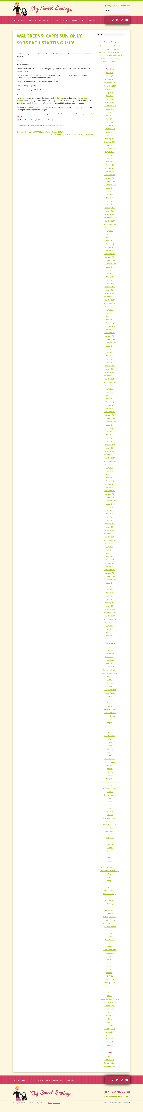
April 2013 (109, 478)
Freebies (110, 802)
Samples (110, 966)
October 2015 (110, 379)
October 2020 (110, 181)
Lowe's (109, 877)
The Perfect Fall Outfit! (110, 61)
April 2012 (109, 517)
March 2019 (109, 244)
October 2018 (110, 260)
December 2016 (109, 333)
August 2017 (109, 306)
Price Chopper (110, 920)
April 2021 (109, 162)
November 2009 (110, 613)
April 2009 (109, 636)
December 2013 (109, 451)
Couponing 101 (109, 719)
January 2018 (109, 290)
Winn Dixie (110, 1045)
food (109, 798)
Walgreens (48, 126)
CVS (109, 732)
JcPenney (109, 851)
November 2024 (110, 83)
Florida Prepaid (109, 795)
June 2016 (109, 353)
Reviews (110, 959)
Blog (65, 20)
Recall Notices (110, 940)
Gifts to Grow (110, 805)
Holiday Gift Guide (109, 825)
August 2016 (109, 346)
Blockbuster (109, 686)
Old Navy (110, 904)
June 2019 (109, 234)
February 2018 (109, 287)
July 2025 (110, 76)
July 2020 (110, 191)
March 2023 (109, 122)
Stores (55, 20)
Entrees (110, 775)
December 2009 (109, 609)
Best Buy (110, 680)
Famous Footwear (109, 788)
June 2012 (109, 511)
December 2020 (109, 175)
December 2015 (109, 372)
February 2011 (109, 563)
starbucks (109, 992)
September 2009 (110, 619)
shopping (109, 973)
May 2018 (109, 277)
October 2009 (110, 616)
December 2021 (109, 142)
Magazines (110, 884)
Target (109, 1012)
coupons (110, 723)
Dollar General (109, 759)
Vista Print (110, 1035)
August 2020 (109, 188)
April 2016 (109, 359)
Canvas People (109, 693)
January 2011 (109, 566)
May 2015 (109, 395)
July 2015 (110, 389)
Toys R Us (109, 1022)
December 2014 (109, 412)
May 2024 (109, 96)
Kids (109, 857)
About (24, 20)
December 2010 (109, 570)
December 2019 (109, 214)
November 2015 (110, 376)
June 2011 (109, 550)
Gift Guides (43, 20)
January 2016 (109, 369)
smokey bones (109, 983)
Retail (110, 956)
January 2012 (109, 527)
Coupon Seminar (110, 716)
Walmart (110, 1042)
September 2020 (110, 185)
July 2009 (110, 626)
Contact (92, 20)
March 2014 (109, 441)
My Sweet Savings (109, 894)
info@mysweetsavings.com (118, 6)
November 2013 (110, 455)
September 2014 (110, 422)
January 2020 (109, 211)
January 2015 (109, 408)
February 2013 (109, 484)
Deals (110, 742)
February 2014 (109, 445)
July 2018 (110, 270)
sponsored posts (110, 986)
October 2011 (110, 537)
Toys (110, 1019)
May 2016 (109, 356)
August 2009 (109, 622)
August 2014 (109, 425)
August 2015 (109, 385)
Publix (109, 930)
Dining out (110, 752)
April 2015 (109, 399)
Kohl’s (110, 864)
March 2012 (109, 520)
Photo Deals (109, 910)
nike (109, 897)
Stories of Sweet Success (110, 999)
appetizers (110, 663)
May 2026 (109, 73)
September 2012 (110, 501)
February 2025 (109, 79)
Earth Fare (110, 765)
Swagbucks (110, 1009)
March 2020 (109, 204)
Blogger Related (110, 690)
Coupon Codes (109, 709)
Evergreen (110, 778)
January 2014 (109, 448)
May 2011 (109, 553)
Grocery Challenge (109, 818)
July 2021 (110, 155)
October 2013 (110, 458)
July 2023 (110, 112)
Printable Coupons (110, 923)
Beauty (109, 676)
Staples (109, 989)
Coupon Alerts (109, 706)
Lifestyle (110, 874)
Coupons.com (110, 726)
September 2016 (110, 343)
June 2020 (109, 195)
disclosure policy (88, 114)
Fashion (110, 792)
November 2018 (110, 257)
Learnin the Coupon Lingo (109, 871)
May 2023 (109, 116)
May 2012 (109, 514)
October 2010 (110, 576)
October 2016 (110, 339)
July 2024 (110, 93)
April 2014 (109, 438)
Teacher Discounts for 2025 (110, 49)
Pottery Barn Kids (109, 917)
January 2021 (109, 172)
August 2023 (109, 109)
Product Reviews (110, 927)
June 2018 (109, 274)
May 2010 (109, 593)
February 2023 (109, 125)
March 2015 (109, 402)
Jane (109, 841)
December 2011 (109, 530)
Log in (109, 1056)
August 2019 (109, 227)
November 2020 (110, 178)
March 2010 (109, 599)
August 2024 (109, 89)
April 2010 (109, 596)
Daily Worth (109, 739)
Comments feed (109, 1063)
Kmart (109, 861)
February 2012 (109, 524)
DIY (109, 755)
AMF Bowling (109, 657)
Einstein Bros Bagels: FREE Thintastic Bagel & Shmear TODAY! (41, 132)
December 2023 (109, 102)
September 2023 (110, 106)
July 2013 (110, 468)
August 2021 (109, 152)
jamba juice (110, 838)
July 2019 (110, 231)
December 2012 (109, 491)
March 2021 (109, 165)
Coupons (32, 20)
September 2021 (110, 148)
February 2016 (109, 366)
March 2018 (109, 283)
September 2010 (110, 580)
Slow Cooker (109, 979)
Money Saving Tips (110, 890)
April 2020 (109, 201)
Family (109, 785)
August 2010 (109, 583)
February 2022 (109, 139)
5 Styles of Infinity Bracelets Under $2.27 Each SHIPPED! (71, 134)
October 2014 (110, 418)
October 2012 (110, 497)
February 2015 (109, 405)
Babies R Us (109, 667)
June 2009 (109, 629)
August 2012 (109, 504)
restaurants (109, 953)
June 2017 (109, 313)
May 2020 (109, 198)
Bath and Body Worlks (110, 673)
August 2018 (109, 267)
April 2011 (109, 557)
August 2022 (109, 132)
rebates (110, 936)
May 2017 (109, 316)
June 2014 (109, 432)
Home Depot (109, 828)
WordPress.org (109, 1066)
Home (16, 20)
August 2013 (109, 464)
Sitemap (50, 1103)
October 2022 (110, 129)
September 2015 (110, 382)
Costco (109, 703)
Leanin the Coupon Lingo (109, 867)
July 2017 (110, 310)
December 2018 (109, 254)
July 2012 (110, 507)
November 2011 (110, 534)
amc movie (110, 653)
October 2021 (110, 145)
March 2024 (109, 99)
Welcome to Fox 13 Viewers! (110, 46)
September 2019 (110, 224)
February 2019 (109, 247)
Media (83, 20)
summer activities (109, 1002)
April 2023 (109, 119)
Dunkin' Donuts (110, 762)
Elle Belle (110, 772)
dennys (109, 746)
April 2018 (109, 280)
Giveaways (110, 811)
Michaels (110, 887)
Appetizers (110, 660)
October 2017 (110, 300)
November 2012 (110, 494)
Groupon (109, 821)
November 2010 (110, 573)
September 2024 (110, 86)
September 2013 (110, 461)
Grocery (110, 815)
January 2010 (109, 606)
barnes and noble (109, 670)
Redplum (110, 946)
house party (109, 831)
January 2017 (109, 329)
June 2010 (109, 590)
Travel (109, 1025)
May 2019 (109, 237)
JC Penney (109, 844)
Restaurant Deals (109, 950)
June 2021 (109, 158)
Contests (110, 699)
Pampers (110, 907)
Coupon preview (110, 713)
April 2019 (109, 241)
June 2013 (109, 471)
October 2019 (110, 221)
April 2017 (109, 320)
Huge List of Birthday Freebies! (110, 52)
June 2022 (109, 135)
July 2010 (110, 586)
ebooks (109, 769)
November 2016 (110, 336)
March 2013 (109, 481)
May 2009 (109, 632)
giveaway (109, 808)
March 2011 (109, 560)
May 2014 (109, 435)
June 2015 (109, 392)
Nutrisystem (109, 900)
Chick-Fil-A (110, 696)
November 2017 (110, 297)
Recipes (74, 20)
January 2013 (109, 487)
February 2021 (109, 168)
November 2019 (110, 218)
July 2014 (110, 428)
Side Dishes (110, 976)
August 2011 (109, 543)
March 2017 (109, 323)
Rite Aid (109, 963)
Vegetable (109, 1032)
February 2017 (109, 326)
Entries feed (109, 1060)
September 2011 (110, 540)
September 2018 (110, 264)
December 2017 (109, 293)
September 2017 (110, 303)
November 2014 (110, 415)
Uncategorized (34, 126)
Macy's (109, 880)
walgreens (110, 1038)
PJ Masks (109, 913)
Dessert (110, 749)
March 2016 (109, 362)
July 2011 (110, 547)
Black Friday (109, 683)
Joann (110, 854)
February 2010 (109, 603)
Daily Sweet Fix (109, 736)
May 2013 (109, 474)
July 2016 (110, 349)
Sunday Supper (109, 1006)
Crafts (109, 729)
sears (110, 969)
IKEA (109, 834)
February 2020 (109, 208)
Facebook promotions (110, 782)
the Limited (110, 1015)
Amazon (110, 647)
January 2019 (109, 251)
